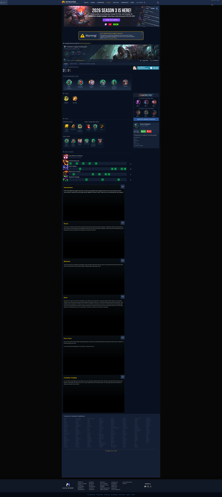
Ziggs (147, 438)
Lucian (100, 430)
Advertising (107, 494)
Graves (77, 444)
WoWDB (102, 486)
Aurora (65, 434)
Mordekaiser (102, 444)
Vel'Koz (136, 440)
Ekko (77, 428)
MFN (4, 2)
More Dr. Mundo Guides (87, 64)
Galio (77, 437)
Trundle (136, 428)
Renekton (113, 447)
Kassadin (89, 440)
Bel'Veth (66, 438)
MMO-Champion (104, 489)
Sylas (124, 445)
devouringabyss (85, 43)
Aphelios (66, 430)
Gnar (77, 441)
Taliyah (136, 419)
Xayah (147, 422)
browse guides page (112, 38)
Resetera (91, 485)
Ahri (65, 419)
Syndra (124, 447)
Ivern (88, 424)
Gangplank (78, 438)
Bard (65, 437)
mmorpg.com (114, 482)
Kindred (101, 418)
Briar (65, 444)
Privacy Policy (100, 494)
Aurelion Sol (67, 433)
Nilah (112, 425)
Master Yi (101, 438)
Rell (112, 444)
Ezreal (77, 432)
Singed (124, 434)
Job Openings (114, 494)
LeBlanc (101, 422)
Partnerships (122, 494)
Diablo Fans (114, 486)
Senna (124, 426)
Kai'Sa (88, 434)
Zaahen (148, 433)
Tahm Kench (138, 418)
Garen (77, 440)
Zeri (147, 437)
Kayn (88, 444)
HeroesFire (91, 489)
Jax (88, 428)
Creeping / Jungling (138, 145)
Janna (88, 425)
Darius (77, 422)
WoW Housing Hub (105, 488)
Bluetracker (114, 483)
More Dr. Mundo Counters (146, 119)
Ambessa (66, 425)
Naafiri (101, 447)
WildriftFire (80, 488)
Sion (124, 436)
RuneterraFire (81, 489)
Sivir (124, 437)
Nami (112, 418)
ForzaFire (91, 488)
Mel (100, 440)
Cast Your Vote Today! (136, 131)
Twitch (136, 432)
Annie (65, 429)
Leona (100, 425)
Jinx (88, 432)
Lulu (100, 432)
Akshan (65, 422)
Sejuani (124, 425)
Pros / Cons (136, 144)
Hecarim (78, 447)
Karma (89, 437)
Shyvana (125, 433)
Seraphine (125, 428)
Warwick (148, 419)
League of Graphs (82, 483)
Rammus (113, 441)
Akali (65, 421)
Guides (93, 2)
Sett (124, 429)
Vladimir (137, 447)
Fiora (77, 434)
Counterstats (81, 486)
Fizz (77, 436)
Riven (124, 419)
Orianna (113, 430)
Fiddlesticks (78, 433)
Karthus (89, 438)
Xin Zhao (148, 425)
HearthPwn (114, 485)
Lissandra (101, 428)
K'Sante (89, 433)
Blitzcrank (66, 440)
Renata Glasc (114, 445)
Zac (147, 434)
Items (135, 142)
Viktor (136, 445)
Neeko (112, 422)
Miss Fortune (102, 442)
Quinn (112, 438)
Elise (77, 429)
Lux (100, 433)
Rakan (112, 440)
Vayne (136, 437)
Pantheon (113, 433)
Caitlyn (65, 445)
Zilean (147, 440)
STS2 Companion (115, 489)
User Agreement (91, 494)
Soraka (124, 442)
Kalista (89, 436)
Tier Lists (116, 2)
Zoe (147, 441)
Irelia (88, 422)
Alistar (65, 424)
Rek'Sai (112, 442)
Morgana (101, 445)
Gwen (77, 445)
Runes (135, 139)
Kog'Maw (101, 421)
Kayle (88, 442)
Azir (65, 436)
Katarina (89, 441)
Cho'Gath (78, 419)
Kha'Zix (89, 447)
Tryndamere (138, 429)
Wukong (148, 421)
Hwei (88, 419)
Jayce (88, 429)
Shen (124, 432)
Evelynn (77, 430)
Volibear (148, 418)
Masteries (136, 140)
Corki (77, 421)
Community (125, 2)
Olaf (112, 429)
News (132, 2)
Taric (136, 422)
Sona (124, 441)
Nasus (112, 419)
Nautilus (113, 421)
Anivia (65, 428)
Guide (66, 64)
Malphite (101, 434)
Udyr (136, 433)
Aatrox (65, 418)
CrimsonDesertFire (127, 482)
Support (128, 494)
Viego (136, 444)
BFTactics (102, 482)
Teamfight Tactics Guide (111, 451)
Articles (133, 494)
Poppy (112, 434)
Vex (135, 441)
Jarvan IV (89, 426)
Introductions (137, 137)
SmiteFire (91, 482)
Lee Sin (101, 424)
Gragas (77, 442)
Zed (147, 436)
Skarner (125, 438)
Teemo (136, 424)
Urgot (136, 434)
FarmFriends (92, 486)
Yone (147, 428)
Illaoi (88, 421)
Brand (65, 441)
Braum (65, 442)
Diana (77, 424)
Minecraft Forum (104, 485)
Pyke (112, 436)
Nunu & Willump (115, 428)
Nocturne (113, 426)
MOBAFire (80, 482)
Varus (136, 436)
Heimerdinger (90, 418)
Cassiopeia (78, 418)
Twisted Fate (138, 430)
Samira (124, 424)
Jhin (88, 430)
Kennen (89, 445)
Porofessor (80, 485)
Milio (100, 441)
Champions (100, 2)
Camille (66, 447)
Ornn (112, 432)
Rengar (124, 418)
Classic (108, 2)
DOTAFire (91, 483)
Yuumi (147, 432)
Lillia (100, 426)
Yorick (147, 429)
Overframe (114, 488)
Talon (136, 421)
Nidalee (113, 424)
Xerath (148, 424)
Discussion (73, 64)
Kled (100, 419)
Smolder (125, 440)
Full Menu (139, 2)
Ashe (65, 432)
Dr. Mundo (78, 425)
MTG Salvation (104, 483)
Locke (100, 429)
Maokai (101, 437)
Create (86, 2)
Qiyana (112, 437)
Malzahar (101, 436)
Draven (77, 426)
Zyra (147, 442)
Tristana (137, 426)
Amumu (66, 426)
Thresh (136, 425)
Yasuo (147, 426)
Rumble (124, 421)
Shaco (124, 430)
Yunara (148, 430)
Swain (124, 444)
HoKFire (125, 483)
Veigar (136, 438)
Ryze (124, 422)
